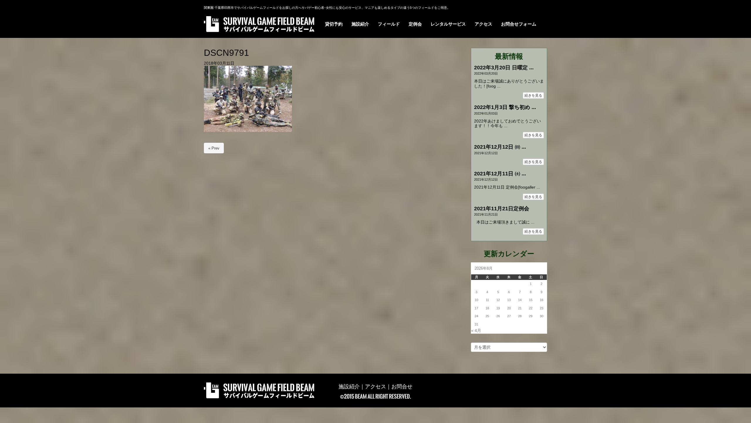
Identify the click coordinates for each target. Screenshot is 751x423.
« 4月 (476, 330)
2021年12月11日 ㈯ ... (500, 174)
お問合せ (401, 387)
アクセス (375, 387)
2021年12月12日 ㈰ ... (500, 147)
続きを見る (533, 95)
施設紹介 (349, 387)
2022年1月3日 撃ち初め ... (505, 107)
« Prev (213, 148)
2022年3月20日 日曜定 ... (504, 67)
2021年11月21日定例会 (501, 209)
